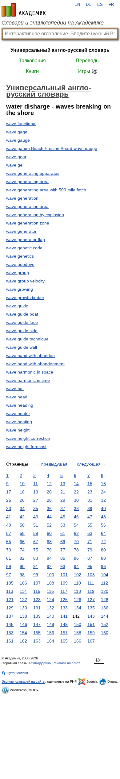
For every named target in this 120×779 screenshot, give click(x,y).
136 (104, 607)
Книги (32, 71)
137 (10, 616)
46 (76, 516)
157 (64, 632)
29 (62, 500)
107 (37, 583)
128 (104, 599)
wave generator (21, 231)
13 (62, 483)
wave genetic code (24, 247)
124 (50, 599)
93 (62, 566)
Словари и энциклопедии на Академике (53, 23)
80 (103, 549)
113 (9, 591)
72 (103, 541)
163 (37, 641)
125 (64, 599)
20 (49, 491)
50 (22, 525)
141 (64, 616)
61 (62, 533)
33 (8, 508)
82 (22, 558)
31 (89, 500)
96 (103, 566)
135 (91, 607)
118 (77, 591)
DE (88, 4)
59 (35, 533)
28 (49, 500)
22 (76, 491)
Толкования (32, 60)
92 (49, 566)
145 (10, 624)
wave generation (22, 198)
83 (35, 558)
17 (8, 491)
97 (8, 574)
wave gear (16, 156)
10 (22, 483)
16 (103, 483)
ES (100, 4)
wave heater (18, 413)
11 (35, 483)
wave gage (16, 131)
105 (10, 583)
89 (8, 566)
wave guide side (22, 330)
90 (22, 566)
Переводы (88, 60)
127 (91, 599)
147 (37, 624)
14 (76, 483)
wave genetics (20, 256)
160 (104, 632)
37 (62, 508)
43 (35, 516)
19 (35, 491)
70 (76, 541)
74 (22, 549)
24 (103, 491)
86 (76, 558)
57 (8, 533)
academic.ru (24, 10)
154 (23, 632)
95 (89, 566)
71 (89, 541)
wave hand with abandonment (35, 363)
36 (49, 508)
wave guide (17, 305)
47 (89, 516)
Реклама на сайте (67, 663)
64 (103, 533)
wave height (18, 430)
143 (91, 616)
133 (64, 607)
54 (76, 525)
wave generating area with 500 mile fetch (46, 189)
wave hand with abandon (30, 355)
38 (76, 508)
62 (76, 533)
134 (77, 607)
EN (77, 4)
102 (77, 574)
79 (89, 549)
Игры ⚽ (88, 71)
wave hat (15, 388)
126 (77, 599)
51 (35, 525)
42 (22, 516)
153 (10, 632)
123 (37, 599)
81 (8, 558)
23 (89, 491)
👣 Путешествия (15, 673)
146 (23, 624)
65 (8, 541)
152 (104, 624)
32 (103, 500)
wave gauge (18, 140)
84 (49, 558)
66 (22, 541)
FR (111, 4)
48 (103, 516)
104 (104, 574)
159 (91, 632)
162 (23, 641)
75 (35, 549)
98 (22, 574)
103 (91, 574)
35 (35, 508)
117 (63, 591)
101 (64, 574)
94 (76, 566)
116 (50, 591)
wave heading (19, 405)
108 (50, 583)
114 (23, 591)
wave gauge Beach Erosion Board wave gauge (51, 148)
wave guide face (22, 322)
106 (23, 583)
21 (62, 491)
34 (22, 508)
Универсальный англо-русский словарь (60, 50)
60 (49, 533)
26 (22, 500)
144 (104, 616)
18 (22, 491)
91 (35, 566)
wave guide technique (27, 338)
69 (62, 541)
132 (50, 607)
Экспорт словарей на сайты (23, 681)
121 (10, 599)
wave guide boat (22, 314)
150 (77, 624)
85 (62, 558)
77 (62, 549)
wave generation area (27, 206)
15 (89, 483)
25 (8, 500)
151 (91, 624)
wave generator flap (25, 239)
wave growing (19, 289)
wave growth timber (25, 297)
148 (50, 624)
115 (36, 591)
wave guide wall (21, 347)
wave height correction (28, 438)
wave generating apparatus (32, 173)
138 (23, 616)
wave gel (14, 165)
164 (50, 641)
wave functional (21, 123)
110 (77, 583)
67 (35, 541)
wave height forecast (26, 446)
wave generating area (27, 181)
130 (23, 607)
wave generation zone (27, 223)
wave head (16, 396)
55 (89, 525)
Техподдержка (40, 663)
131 (37, 607)
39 (89, 508)
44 (49, 516)
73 (8, 549)
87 (89, 558)
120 (104, 591)
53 (62, 525)
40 (103, 508)
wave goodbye (20, 264)
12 (49, 483)
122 (23, 599)
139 (37, 616)
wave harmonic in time (28, 380)
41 (8, 516)
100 (50, 574)
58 (22, 533)
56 (103, 525)
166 (77, 641)
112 (104, 583)
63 (89, 533)
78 (76, 549)
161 (10, 641)
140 (50, 616)
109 (64, 583)
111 (90, 583)
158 (77, 632)
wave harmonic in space (29, 372)
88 (103, 558)
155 (37, 632)
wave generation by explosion (35, 214)
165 (64, 641)
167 (91, 641)
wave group (17, 272)
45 (62, 516)
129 (10, 607)
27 (35, 500)
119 (90, 591)
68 (49, 541)
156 (50, 632)
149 (64, 624)
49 (8, 525)
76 (49, 549)
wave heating (19, 421)
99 (35, 574)
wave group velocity (25, 280)
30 (76, 500)
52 (49, 525)
